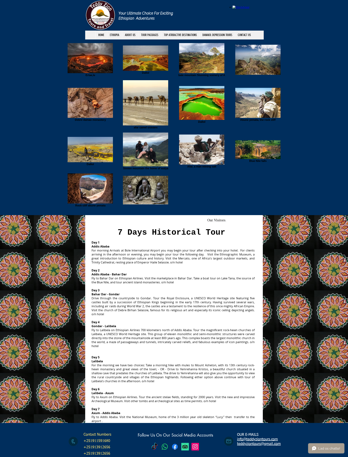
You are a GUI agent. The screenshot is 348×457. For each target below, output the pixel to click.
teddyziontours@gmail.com (259, 444)
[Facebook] (175, 446)
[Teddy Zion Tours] (154, 446)
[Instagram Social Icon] (195, 446)
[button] (149, 35)
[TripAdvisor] (185, 446)
